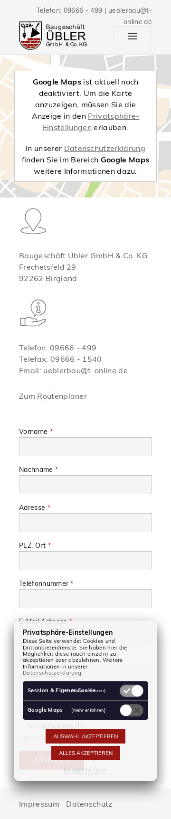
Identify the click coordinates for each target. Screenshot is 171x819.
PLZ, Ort (35, 545)
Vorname (36, 431)
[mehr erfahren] (88, 690)
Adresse (34, 507)
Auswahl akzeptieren (85, 736)
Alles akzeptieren (86, 753)
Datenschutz (89, 804)
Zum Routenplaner (53, 396)
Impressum (39, 804)
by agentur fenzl (85, 769)
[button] (132, 35)
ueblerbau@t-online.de (85, 370)
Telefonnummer (46, 583)
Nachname (38, 469)
